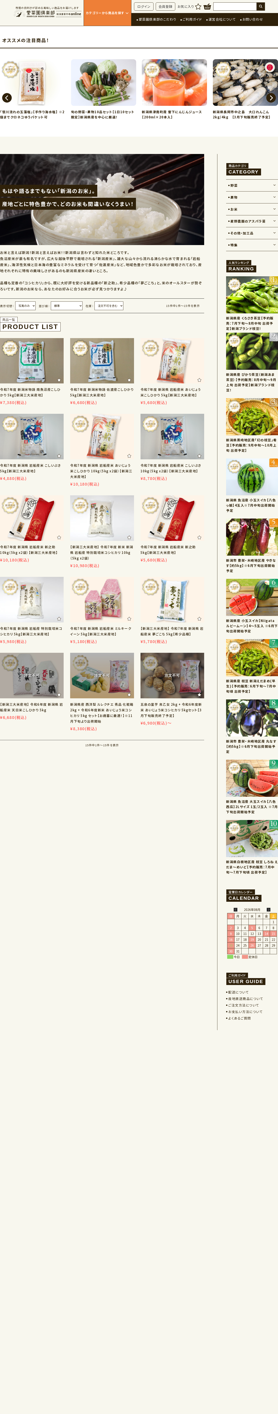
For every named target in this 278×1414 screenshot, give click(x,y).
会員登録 (166, 6)
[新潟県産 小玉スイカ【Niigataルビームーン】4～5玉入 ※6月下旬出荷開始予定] (252, 597)
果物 (234, 197)
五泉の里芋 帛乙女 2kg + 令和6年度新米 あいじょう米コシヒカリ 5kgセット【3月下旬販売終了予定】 (171, 710)
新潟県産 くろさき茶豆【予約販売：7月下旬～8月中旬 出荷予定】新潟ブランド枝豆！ (250, 323)
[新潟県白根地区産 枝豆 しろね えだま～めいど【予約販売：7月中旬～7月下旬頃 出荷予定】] (252, 838)
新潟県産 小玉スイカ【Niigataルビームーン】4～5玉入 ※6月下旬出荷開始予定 (252, 625)
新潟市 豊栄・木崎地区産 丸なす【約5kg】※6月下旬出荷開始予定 (251, 746)
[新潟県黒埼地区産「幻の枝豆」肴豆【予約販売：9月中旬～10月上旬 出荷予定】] (252, 416)
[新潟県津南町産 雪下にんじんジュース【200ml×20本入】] (103, 83)
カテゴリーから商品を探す (105, 13)
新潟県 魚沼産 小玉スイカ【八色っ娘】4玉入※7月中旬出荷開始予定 (251, 505)
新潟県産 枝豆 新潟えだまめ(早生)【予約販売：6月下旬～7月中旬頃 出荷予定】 (251, 686)
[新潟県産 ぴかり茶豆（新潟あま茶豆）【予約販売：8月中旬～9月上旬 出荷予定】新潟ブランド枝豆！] (252, 351)
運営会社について (222, 19)
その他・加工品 (242, 233)
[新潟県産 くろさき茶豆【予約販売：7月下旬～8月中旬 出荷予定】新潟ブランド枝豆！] (252, 294)
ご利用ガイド (192, 19)
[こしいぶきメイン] (32, 436)
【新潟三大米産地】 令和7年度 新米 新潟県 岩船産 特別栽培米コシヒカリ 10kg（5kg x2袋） (101, 552)
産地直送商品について (245, 998)
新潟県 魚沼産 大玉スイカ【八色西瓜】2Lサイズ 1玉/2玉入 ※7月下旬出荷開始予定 (252, 806)
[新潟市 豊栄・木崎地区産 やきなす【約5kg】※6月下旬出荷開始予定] (252, 537)
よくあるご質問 (239, 1018)
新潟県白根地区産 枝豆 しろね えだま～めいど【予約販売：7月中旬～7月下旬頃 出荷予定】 (252, 866)
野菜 (234, 185)
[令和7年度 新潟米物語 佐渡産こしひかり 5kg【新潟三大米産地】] (102, 361)
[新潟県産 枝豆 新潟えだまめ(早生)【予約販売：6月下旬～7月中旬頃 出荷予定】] (252, 657)
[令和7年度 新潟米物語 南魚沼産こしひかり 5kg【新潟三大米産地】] (32, 361)
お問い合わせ (252, 19)
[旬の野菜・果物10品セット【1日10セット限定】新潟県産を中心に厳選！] (32, 83)
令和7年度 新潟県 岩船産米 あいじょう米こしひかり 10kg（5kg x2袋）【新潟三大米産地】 (101, 471)
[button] (7, 98)
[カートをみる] (207, 6)
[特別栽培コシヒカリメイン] (102, 518)
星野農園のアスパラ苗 (248, 221)
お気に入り (185, 6)
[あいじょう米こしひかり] (172, 361)
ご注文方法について (243, 1005)
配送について (238, 992)
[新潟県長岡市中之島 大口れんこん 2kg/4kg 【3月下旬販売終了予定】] (174, 83)
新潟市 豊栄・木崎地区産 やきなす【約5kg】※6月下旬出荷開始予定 (251, 565)
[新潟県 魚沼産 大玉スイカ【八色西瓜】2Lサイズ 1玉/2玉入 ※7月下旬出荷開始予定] (252, 778)
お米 (234, 209)
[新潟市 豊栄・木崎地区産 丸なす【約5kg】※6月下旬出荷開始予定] (252, 717)
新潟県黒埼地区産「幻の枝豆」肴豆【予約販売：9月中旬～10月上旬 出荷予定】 (251, 445)
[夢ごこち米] (102, 599)
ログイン (143, 6)
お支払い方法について (245, 1011)
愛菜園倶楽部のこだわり (157, 19)
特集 (234, 245)
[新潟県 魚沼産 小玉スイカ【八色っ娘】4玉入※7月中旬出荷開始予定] (252, 477)
